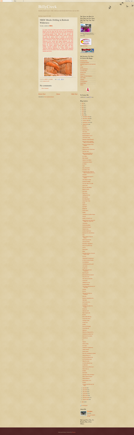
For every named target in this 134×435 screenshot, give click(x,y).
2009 (83, 109)
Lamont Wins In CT (86, 355)
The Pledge (85, 45)
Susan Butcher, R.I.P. (86, 380)
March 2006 (85, 395)
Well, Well (84, 300)
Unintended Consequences (88, 258)
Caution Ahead (85, 349)
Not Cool (84, 125)
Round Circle (83, 72)
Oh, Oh (83, 247)
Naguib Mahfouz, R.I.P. (87, 135)
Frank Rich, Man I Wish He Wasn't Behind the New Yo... (88, 172)
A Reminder (85, 223)
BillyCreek (47, 6)
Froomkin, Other (86, 169)
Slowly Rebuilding (86, 225)
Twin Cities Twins (86, 137)
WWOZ (81, 84)
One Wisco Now (83, 70)
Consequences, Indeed (87, 162)
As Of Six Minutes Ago (87, 359)
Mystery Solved (85, 189)
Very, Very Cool (85, 276)
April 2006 (85, 393)
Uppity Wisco (83, 83)
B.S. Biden (84, 156)
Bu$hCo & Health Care (87, 218)
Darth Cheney (85, 351)
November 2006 (86, 118)
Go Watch (84, 163)
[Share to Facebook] (62, 79)
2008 (83, 111)
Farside (84, 324)
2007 (83, 113)
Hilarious (84, 330)
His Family (84, 372)
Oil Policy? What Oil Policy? (88, 374)
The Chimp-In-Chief (86, 179)
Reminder (84, 174)
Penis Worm (85, 337)
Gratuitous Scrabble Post (87, 334)
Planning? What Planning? (88, 139)
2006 (83, 114)
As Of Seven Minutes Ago (87, 357)
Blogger (74, 432)
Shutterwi (82, 74)
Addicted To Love (86, 282)
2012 (83, 103)
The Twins (84, 131)
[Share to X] (60, 79)
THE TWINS (83, 77)
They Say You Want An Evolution (87, 294)
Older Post (74, 94)
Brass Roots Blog (83, 60)
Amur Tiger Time (86, 200)
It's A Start (84, 345)
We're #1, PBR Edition (87, 187)
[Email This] (58, 79)
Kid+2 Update (85, 158)
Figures (84, 341)
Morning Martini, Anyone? (88, 274)
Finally (83, 212)
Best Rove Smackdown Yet (87, 298)
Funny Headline (85, 284)
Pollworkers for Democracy (88, 149)
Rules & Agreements (86, 239)
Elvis (83, 234)
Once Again (84, 265)
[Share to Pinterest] (63, 79)
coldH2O (90, 411)
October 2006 (86, 120)
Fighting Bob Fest (86, 195)
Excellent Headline (86, 181)
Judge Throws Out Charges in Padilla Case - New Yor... (88, 221)
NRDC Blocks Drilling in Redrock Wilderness (87, 154)
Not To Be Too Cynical (87, 336)
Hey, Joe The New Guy (87, 245)
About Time (85, 185)
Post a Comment (45, 88)
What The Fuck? (85, 361)
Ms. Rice (84, 314)
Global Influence (86, 378)
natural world (46, 81)
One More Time (85, 320)
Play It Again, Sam (86, 312)
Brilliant (84, 370)
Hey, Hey (84, 296)
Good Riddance (85, 262)
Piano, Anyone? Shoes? (87, 376)
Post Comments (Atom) (49, 96)
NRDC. (51, 26)
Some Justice (85, 249)
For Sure (84, 256)
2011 (83, 105)
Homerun (84, 308)
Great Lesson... (85, 210)
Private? (84, 382)
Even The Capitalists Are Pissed (89, 353)
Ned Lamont (85, 197)
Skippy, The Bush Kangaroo (86, 76)
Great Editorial (85, 328)
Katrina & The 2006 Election (88, 232)
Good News (84, 127)
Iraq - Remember (86, 167)
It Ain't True (85, 322)
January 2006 (86, 399)
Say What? (84, 206)
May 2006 (85, 391)
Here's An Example (86, 326)
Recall (83, 202)
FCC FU (84, 291)
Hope (83, 251)
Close (83, 165)
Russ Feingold (85, 272)
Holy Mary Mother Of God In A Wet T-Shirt (88, 254)
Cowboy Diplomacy (86, 230)
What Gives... (85, 193)
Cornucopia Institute (84, 62)
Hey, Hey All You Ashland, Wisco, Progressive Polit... (88, 142)
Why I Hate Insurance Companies (87, 270)
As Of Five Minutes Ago (87, 363)
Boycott (84, 216)
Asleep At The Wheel (86, 160)
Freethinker (85, 304)
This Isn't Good (85, 310)
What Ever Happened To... (88, 332)
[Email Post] (55, 79)
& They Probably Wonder (88, 260)
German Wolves (85, 129)
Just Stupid (84, 191)
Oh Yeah (84, 289)
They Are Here (85, 147)
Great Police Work (86, 318)
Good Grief (84, 280)
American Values (86, 241)
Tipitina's (82, 79)
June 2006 (85, 389)
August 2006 (85, 124)
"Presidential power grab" (88, 264)
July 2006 (85, 387)
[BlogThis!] (59, 79)
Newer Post (41, 94)
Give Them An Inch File (87, 278)
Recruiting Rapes (86, 198)
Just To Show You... (86, 302)
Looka (81, 67)
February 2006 (86, 397)
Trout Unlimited (83, 81)
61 (82, 339)
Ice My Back (85, 364)
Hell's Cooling (85, 343)
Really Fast (84, 208)
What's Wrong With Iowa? (88, 366)
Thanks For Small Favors (87, 347)
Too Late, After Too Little (87, 183)
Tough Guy (84, 267)
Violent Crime (85, 229)
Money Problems (86, 133)
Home (58, 94)
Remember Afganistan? (87, 243)
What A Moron (85, 368)
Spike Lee (84, 204)
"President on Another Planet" (88, 214)
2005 (83, 401)
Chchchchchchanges (86, 227)
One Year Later (85, 151)
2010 (83, 107)
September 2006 (86, 122)
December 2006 (86, 116)
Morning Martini (84, 68)
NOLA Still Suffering (86, 316)
